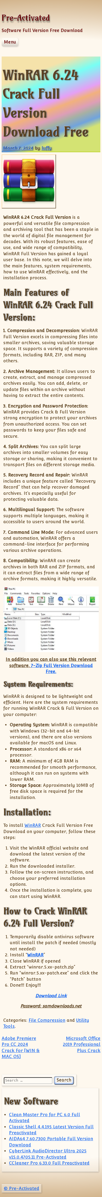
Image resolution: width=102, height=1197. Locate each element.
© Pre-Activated (21, 1188)
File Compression (47, 1020)
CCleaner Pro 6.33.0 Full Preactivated (49, 1163)
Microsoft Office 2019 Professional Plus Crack (81, 1044)
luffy (46, 148)
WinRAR (32, 825)
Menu (10, 42)
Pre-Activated (26, 18)
